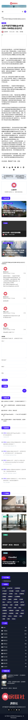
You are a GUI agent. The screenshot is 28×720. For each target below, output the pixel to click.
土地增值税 (17, 596)
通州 (21, 616)
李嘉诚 (4, 607)
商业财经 (5, 637)
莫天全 (10, 616)
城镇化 (10, 599)
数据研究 (5, 650)
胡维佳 (4, 616)
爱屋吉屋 (11, 610)
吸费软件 (10, 596)
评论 (3, 341)
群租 (17, 613)
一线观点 (5, 516)
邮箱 (3, 366)
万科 (4, 588)
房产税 (22, 602)
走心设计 (10, 203)
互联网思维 (17, 588)
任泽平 (23, 590)
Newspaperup (18, 716)
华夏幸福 (22, 593)
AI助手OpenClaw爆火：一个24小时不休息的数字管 (14, 415)
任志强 (17, 590)
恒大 (4, 602)
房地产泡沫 (5, 604)
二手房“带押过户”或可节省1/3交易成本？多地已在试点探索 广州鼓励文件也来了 (14, 252)
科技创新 (5, 553)
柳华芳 (15, 190)
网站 (3, 373)
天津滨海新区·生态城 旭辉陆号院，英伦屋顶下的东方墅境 (14, 212)
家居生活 (5, 498)
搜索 (5, 386)
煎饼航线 (5, 610)
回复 (25, 273)
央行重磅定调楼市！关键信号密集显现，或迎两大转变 (14, 420)
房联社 (6, 214)
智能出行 (5, 653)
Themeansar (13, 717)
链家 (4, 618)
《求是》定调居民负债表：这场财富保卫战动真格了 (14, 406)
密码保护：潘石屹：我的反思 (10, 410)
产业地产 (5, 590)
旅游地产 (23, 604)
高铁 (9, 618)
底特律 (15, 599)
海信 (15, 607)
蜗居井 (15, 616)
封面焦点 (10, 516)
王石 (23, 610)
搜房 (11, 604)
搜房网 (16, 604)
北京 (16, 593)
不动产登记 (10, 588)
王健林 (17, 610)
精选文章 (5, 663)
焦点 (20, 607)
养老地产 (5, 593)
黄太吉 (14, 618)
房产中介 (10, 602)
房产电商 (16, 602)
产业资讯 (4, 23)
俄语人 (4, 311)
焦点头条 (5, 656)
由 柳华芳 (6, 31)
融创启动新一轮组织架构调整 (12, 232)
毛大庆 (10, 607)
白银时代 (5, 613)
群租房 (22, 613)
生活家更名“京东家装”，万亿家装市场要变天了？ (14, 401)
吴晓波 (4, 596)
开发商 (21, 599)
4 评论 (17, 31)
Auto (4, 627)
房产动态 (10, 242)
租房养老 (11, 613)
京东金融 (11, 590)
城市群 (4, 599)
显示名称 (4, 360)
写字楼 (21, 31)
